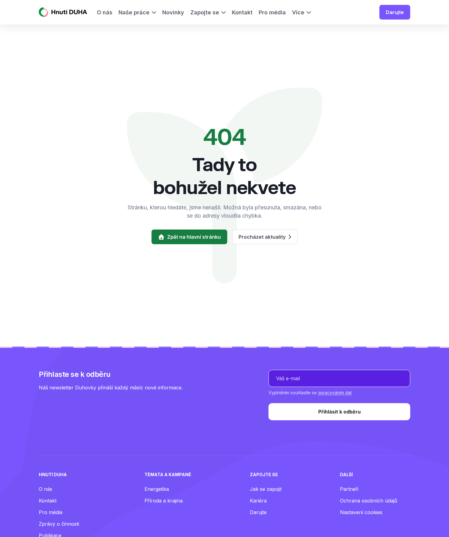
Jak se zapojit (266, 489)
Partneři (349, 489)
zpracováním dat (335, 392)
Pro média (50, 512)
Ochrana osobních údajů (368, 501)
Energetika (156, 489)
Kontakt (48, 501)
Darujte (395, 12)
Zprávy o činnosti (59, 524)
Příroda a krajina (163, 501)
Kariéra (258, 501)
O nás (45, 489)
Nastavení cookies (361, 512)
